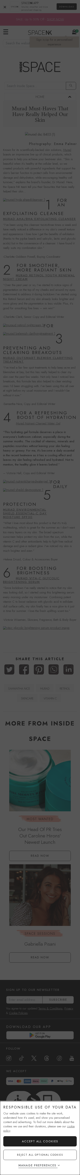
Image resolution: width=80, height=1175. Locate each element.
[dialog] (40, 1138)
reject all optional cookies (40, 1155)
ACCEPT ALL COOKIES (40, 1141)
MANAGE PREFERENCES (37, 1165)
